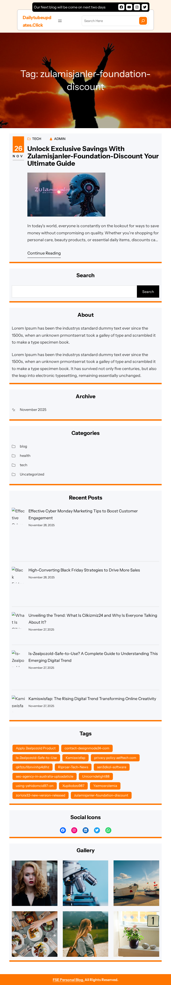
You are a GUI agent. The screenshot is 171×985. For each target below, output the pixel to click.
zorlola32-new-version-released (40, 795)
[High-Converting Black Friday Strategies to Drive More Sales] (18, 584)
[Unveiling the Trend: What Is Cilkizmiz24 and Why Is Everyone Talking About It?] (18, 626)
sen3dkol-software (111, 767)
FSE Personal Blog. (69, 979)
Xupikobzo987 (73, 786)
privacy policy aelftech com (115, 758)
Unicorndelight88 (96, 776)
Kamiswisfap (75, 758)
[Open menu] (60, 21)
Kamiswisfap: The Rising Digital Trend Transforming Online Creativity (92, 698)
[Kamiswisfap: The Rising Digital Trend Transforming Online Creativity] (18, 705)
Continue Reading (44, 253)
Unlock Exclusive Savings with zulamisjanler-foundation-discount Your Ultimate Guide (93, 156)
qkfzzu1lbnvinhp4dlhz (32, 767)
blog (23, 446)
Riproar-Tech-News (73, 767)
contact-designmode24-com (87, 748)
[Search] (143, 21)
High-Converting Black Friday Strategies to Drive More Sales (84, 570)
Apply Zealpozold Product (36, 748)
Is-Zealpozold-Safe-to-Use (36, 758)
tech (36, 139)
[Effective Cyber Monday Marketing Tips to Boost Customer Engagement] (18, 532)
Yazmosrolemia (105, 786)
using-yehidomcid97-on (34, 786)
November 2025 (33, 409)
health (25, 455)
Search (148, 291)
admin (59, 139)
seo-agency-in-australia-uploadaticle (44, 776)
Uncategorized (32, 474)
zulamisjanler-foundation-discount (101, 795)
